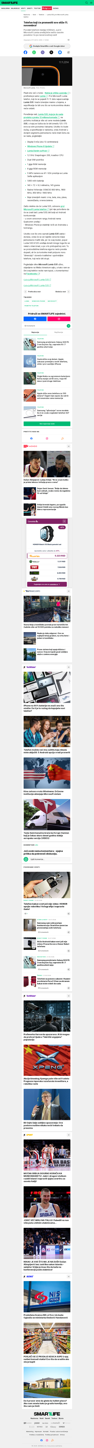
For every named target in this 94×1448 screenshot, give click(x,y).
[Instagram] (58, 319)
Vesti (34, 14)
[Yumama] (55, 1423)
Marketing (29, 1431)
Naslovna (27, 14)
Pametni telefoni (31, 306)
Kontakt (46, 1431)
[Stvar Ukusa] (66, 1423)
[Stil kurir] (46, 1426)
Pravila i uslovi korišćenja (59, 1431)
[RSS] (62, 438)
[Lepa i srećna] (45, 1423)
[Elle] (31, 1426)
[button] (68, 40)
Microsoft (52, 301)
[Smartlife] (9, 3)
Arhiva (62, 1435)
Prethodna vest (34, 292)
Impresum (38, 1431)
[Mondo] (28, 1423)
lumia (27, 301)
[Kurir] (37, 1423)
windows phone (38, 301)
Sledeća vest (60, 292)
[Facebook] (35, 319)
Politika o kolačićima (36, 1435)
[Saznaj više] (68, 446)
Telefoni (41, 14)
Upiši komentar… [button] (37, 859)
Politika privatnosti (52, 1435)
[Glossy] (53, 1426)
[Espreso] (62, 1426)
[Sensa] (40, 1426)
